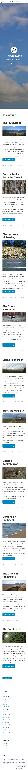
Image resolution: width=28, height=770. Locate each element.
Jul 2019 (4, 707)
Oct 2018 (4, 730)
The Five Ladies (11, 122)
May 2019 (5, 712)
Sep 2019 (4, 701)
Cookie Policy (5, 763)
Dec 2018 (4, 724)
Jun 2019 (4, 709)
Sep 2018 (4, 732)
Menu (15, 64)
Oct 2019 (4, 699)
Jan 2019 (4, 722)
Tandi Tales (14, 56)
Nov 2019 (4, 696)
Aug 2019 (4, 704)
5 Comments (7, 672)
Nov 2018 (4, 727)
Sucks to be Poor (12, 359)
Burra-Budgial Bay (13, 410)
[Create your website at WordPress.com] (14, 1)
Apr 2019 (4, 714)
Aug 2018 (4, 735)
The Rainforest (11, 629)
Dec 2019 (4, 694)
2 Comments (7, 452)
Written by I (5, 743)
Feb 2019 (4, 719)
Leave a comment (8, 165)
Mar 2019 (4, 717)
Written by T (5, 746)
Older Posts (7, 678)
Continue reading (8, 160)
